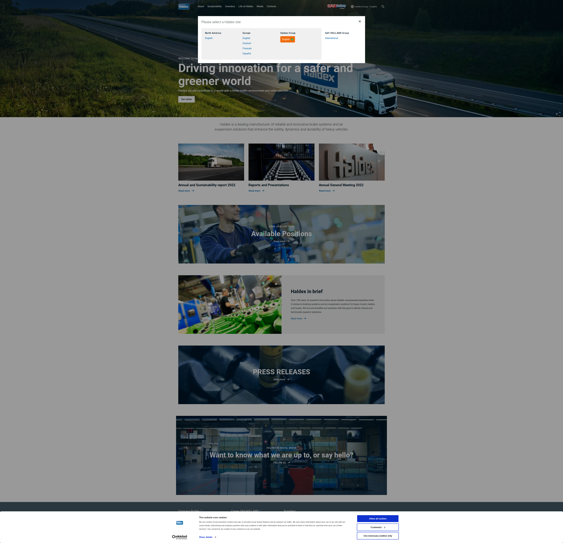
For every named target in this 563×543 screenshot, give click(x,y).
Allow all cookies (377, 518)
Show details (205, 537)
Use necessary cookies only (378, 536)
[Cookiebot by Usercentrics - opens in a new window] (180, 537)
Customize (376, 527)
